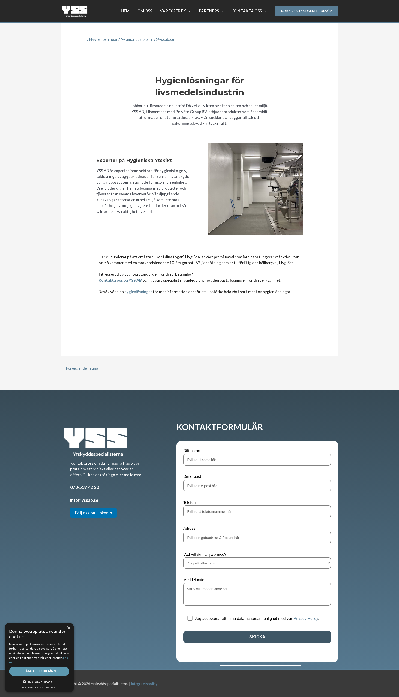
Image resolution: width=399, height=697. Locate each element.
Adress (189, 528)
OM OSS (144, 11)
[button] (39, 682)
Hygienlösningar (103, 39)
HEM (125, 11)
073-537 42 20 (84, 487)
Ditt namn (191, 451)
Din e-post (192, 476)
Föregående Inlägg (79, 368)
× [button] (68, 628)
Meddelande (193, 580)
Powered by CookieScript (39, 687)
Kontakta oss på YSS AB (120, 280)
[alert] (39, 657)
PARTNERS (209, 11)
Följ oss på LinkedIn (93, 512)
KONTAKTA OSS (246, 11)
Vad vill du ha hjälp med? (204, 554)
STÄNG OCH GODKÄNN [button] (39, 671)
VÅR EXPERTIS (173, 11)
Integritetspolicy (144, 683)
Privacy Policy (305, 618)
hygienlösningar (138, 291)
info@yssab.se (84, 500)
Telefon (189, 502)
